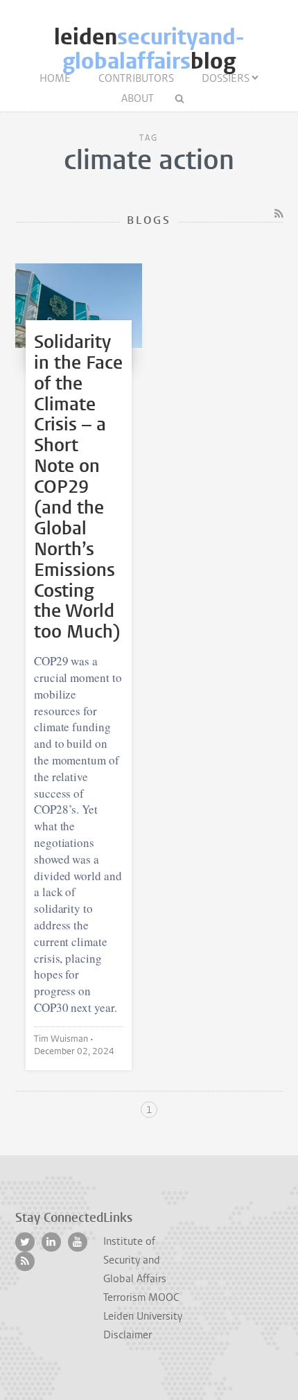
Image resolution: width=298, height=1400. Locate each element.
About (137, 98)
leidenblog (149, 49)
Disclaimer (127, 1335)
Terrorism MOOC (141, 1297)
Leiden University (142, 1316)
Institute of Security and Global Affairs (134, 1260)
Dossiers (225, 78)
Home (55, 78)
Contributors (136, 78)
